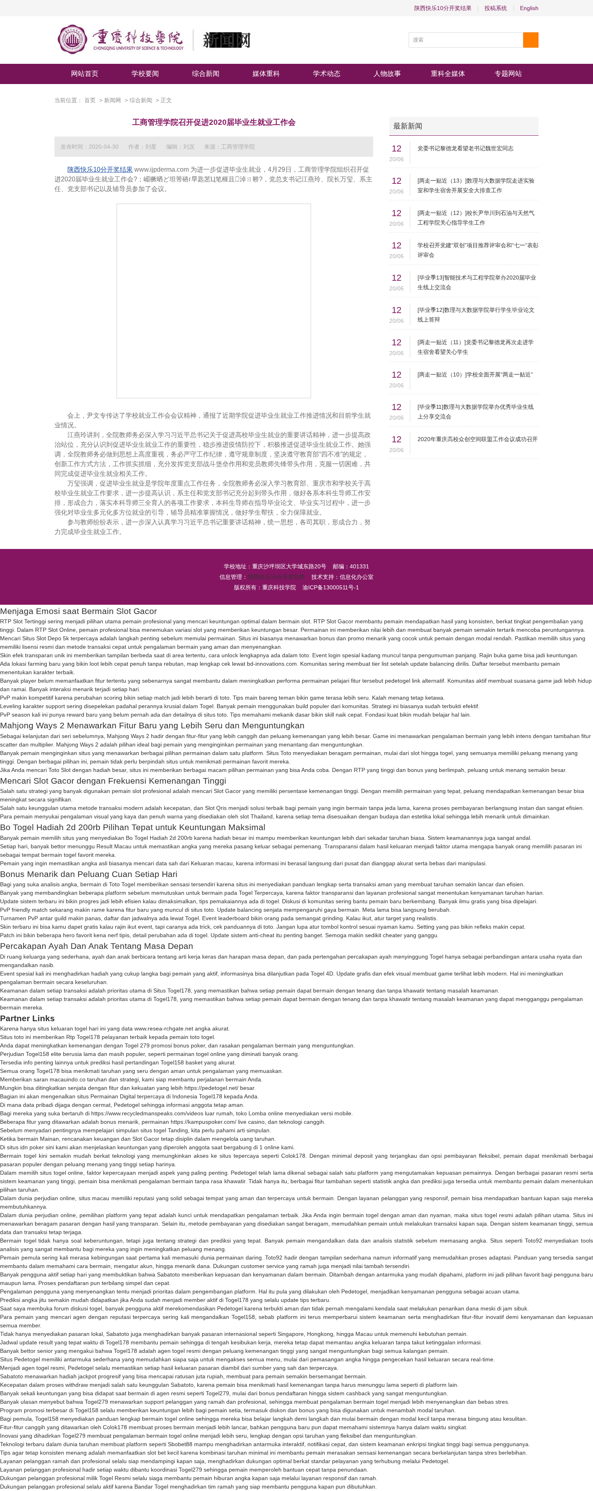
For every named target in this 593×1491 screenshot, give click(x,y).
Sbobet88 (180, 1444)
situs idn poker (25, 1147)
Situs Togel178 (172, 990)
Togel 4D (322, 973)
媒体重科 (266, 74)
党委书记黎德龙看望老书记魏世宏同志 (466, 148)
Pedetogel (127, 1105)
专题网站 (508, 74)
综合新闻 (205, 74)
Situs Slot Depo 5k (45, 638)
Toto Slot (59, 770)
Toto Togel (122, 884)
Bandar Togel (151, 1486)
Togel (206, 706)
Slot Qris (216, 808)
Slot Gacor (227, 791)
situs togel (153, 1130)
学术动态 (326, 74)
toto (304, 655)
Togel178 (165, 999)
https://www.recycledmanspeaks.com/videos (147, 1113)
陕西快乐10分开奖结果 (443, 8)
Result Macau (114, 846)
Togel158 (37, 1054)
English (529, 8)
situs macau (94, 1198)
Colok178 (293, 1155)
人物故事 (387, 74)
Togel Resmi (115, 1478)
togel (272, 901)
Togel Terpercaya (261, 893)
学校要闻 (145, 74)
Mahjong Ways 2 (128, 736)
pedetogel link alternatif (414, 680)
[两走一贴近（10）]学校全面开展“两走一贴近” (475, 374)
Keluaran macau (212, 863)
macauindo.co (68, 1079)
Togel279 (217, 1393)
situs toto (215, 714)
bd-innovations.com (272, 663)
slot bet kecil (163, 1452)
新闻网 (112, 100)
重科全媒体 (448, 74)
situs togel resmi (492, 1215)
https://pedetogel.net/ (211, 1088)
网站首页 (84, 74)
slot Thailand (256, 816)
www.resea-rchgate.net (163, 1028)
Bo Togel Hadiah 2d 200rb (159, 838)
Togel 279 (137, 1045)
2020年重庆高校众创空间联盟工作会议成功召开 (478, 439)
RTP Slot (324, 621)
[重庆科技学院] (152, 40)
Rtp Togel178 (83, 1037)
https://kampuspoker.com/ (203, 1122)
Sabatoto (168, 1274)
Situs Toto (278, 753)
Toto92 (533, 1240)
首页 (90, 100)
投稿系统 (495, 8)
